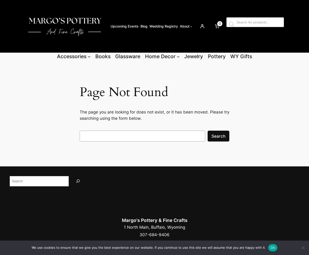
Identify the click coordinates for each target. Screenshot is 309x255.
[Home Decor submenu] (178, 56)
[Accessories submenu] (89, 56)
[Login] (202, 26)
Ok (273, 247)
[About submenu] (191, 26)
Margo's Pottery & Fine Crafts (154, 220)
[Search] (78, 181)
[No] (303, 247)
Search (218, 136)
